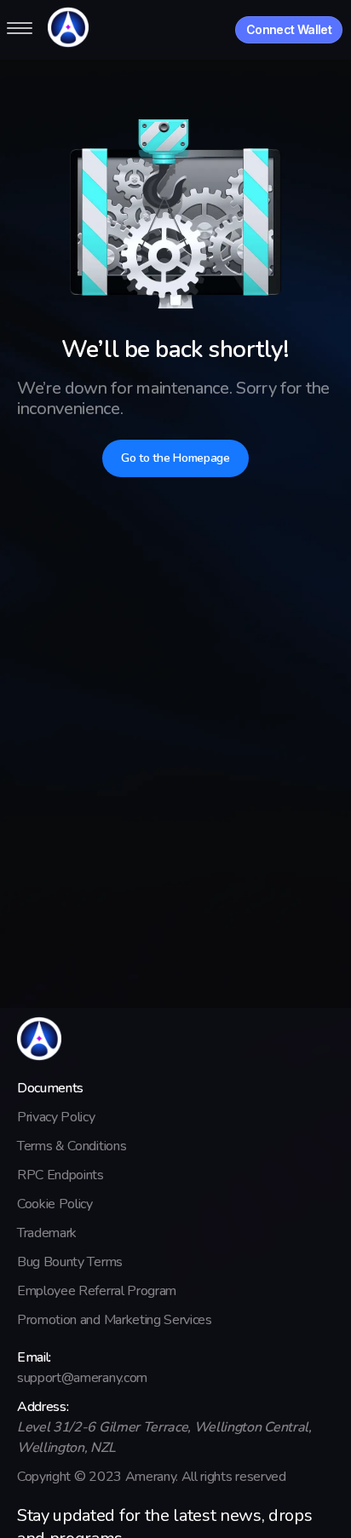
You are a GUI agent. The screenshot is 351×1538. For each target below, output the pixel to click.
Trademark (47, 1233)
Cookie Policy (55, 1204)
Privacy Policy (56, 1117)
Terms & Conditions (71, 1146)
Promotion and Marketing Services (114, 1319)
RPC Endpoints (60, 1175)
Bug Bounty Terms (70, 1262)
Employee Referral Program (96, 1291)
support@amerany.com (82, 1377)
